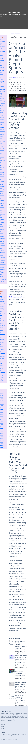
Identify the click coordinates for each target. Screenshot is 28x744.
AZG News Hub (14, 13)
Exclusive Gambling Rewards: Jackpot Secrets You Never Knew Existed (20, 685)
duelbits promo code (16, 297)
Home (12, 33)
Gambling (17, 33)
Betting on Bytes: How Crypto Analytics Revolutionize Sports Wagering (21, 644)
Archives (3, 728)
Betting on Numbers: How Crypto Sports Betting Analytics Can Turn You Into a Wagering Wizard (21, 659)
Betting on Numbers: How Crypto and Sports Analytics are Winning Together (21, 672)
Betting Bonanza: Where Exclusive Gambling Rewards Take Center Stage (20, 698)
